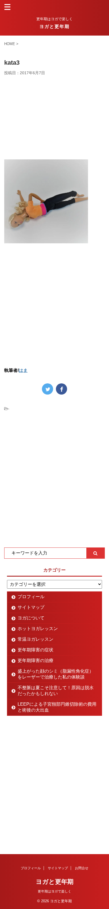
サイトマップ (31, 607)
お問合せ (81, 868)
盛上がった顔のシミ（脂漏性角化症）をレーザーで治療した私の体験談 (56, 674)
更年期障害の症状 (35, 649)
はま (23, 370)
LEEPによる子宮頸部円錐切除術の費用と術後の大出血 (57, 707)
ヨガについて (31, 618)
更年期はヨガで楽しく (54, 891)
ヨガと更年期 (54, 26)
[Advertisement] (54, 117)
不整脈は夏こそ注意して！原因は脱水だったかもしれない (56, 690)
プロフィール (31, 596)
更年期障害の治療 (35, 660)
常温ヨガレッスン (35, 639)
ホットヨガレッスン (38, 628)
